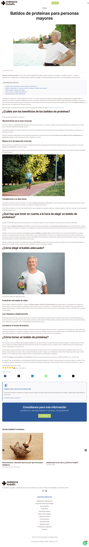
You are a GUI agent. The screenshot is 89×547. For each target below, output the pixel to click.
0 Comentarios (13, 467)
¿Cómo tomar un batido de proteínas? (16, 92)
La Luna (56, 541)
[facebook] (43, 491)
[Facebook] (5, 376)
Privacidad (40, 541)
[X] (18, 376)
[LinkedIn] (32, 376)
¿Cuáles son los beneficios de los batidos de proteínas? (21, 86)
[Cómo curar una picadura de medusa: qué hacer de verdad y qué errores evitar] (22, 446)
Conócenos (51, 537)
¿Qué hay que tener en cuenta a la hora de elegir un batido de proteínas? (26, 88)
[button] (3, 450)
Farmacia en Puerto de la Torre (56, 107)
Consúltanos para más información (15, 94)
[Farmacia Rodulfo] (9, 1)
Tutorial (44, 8)
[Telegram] (59, 376)
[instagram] (46, 491)
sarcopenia (45, 125)
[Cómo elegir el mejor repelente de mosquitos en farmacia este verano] (66, 446)
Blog (56, 537)
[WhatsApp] (46, 376)
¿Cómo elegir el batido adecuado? (15, 90)
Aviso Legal (34, 541)
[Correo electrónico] (73, 376)
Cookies (46, 541)
